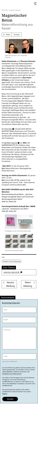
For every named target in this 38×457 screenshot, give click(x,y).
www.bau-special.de (11, 272)
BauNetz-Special (10, 143)
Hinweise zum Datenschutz (11, 374)
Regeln (4, 394)
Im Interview (7, 129)
